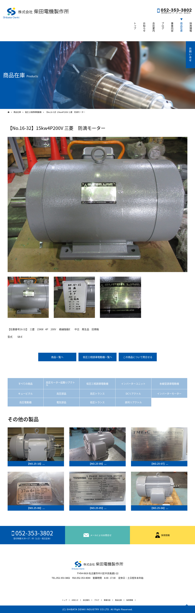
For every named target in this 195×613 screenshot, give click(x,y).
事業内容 (172, 27)
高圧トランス (97, 393)
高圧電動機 (25, 402)
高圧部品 (61, 393)
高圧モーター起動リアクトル (60, 384)
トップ (135, 25)
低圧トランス (97, 402)
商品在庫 (181, 27)
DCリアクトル (133, 393)
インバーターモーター (169, 393)
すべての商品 (25, 383)
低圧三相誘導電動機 (97, 383)
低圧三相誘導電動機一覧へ (97, 357)
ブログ (163, 25)
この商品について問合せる (137, 357)
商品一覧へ (57, 357)
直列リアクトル (133, 402)
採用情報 (191, 27)
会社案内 (153, 27)
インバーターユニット (133, 383)
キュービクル (25, 393)
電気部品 (61, 402)
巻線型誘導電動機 (169, 383)
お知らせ (144, 27)
